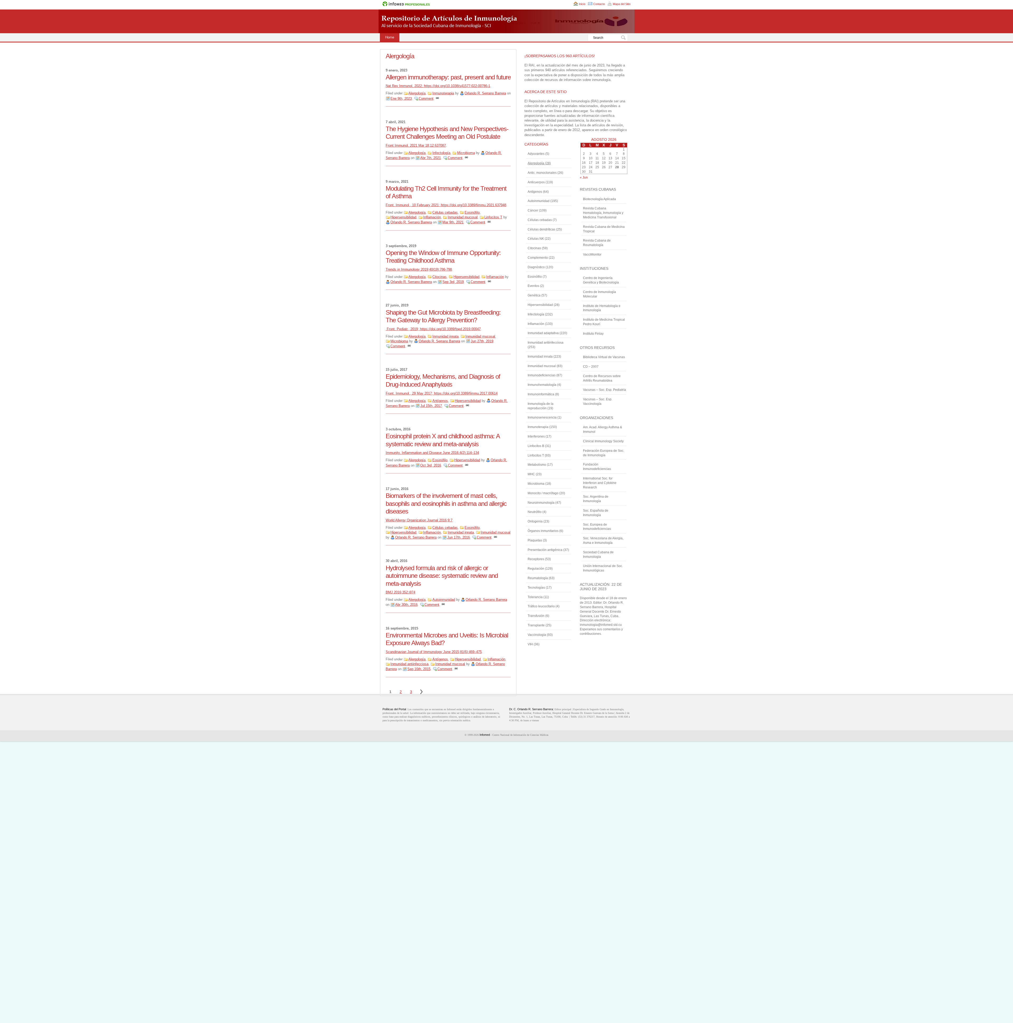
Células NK (536, 239)
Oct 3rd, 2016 (430, 465)
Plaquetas (535, 540)
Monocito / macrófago (543, 493)
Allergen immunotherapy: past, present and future (448, 77)
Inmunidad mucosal (462, 217)
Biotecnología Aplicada (599, 199)
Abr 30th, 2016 (406, 605)
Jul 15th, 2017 (431, 406)
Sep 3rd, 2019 (453, 282)
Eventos (533, 286)
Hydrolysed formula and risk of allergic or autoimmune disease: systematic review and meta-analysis (442, 575)
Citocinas (439, 277)
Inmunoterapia (443, 93)
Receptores (536, 559)
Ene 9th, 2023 (401, 98)
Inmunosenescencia (542, 417)
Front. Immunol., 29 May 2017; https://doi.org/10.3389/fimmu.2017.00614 (442, 393)
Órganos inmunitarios (543, 531)
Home (389, 37)
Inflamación (432, 217)
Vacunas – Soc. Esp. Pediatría (604, 390)
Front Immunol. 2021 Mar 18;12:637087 (416, 145)
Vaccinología (537, 635)
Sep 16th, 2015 (419, 669)
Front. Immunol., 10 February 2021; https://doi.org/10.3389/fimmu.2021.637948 (446, 205)
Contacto (599, 4)
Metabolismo (537, 465)
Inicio (582, 4)
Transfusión (536, 616)
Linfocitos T (493, 217)
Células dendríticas (541, 229)
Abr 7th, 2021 (430, 158)
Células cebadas (445, 212)
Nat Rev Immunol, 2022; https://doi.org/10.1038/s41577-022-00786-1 (438, 86)
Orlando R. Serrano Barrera (485, 93)
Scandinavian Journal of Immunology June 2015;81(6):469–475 (434, 652)
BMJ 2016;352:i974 (400, 592)
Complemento (538, 258)
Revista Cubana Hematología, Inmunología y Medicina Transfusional (603, 212)
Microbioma (466, 153)
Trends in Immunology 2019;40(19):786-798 (419, 269)
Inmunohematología (542, 385)
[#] (437, 98)
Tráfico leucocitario (541, 606)
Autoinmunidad (443, 600)
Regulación (536, 568)
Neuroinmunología (541, 503)
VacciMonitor (592, 254)
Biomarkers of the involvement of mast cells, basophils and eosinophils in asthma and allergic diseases (446, 503)
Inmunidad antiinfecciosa (409, 664)
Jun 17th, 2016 (458, 537)
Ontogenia (535, 521)
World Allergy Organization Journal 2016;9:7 (419, 520)
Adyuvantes (536, 154)
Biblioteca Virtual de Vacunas (604, 357)
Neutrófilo (535, 512)
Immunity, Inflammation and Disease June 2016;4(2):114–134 (432, 453)
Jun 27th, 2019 (482, 341)
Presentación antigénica (545, 550)
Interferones (536, 436)
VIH (530, 644)
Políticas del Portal (394, 709)
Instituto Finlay (593, 333)
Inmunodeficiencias (542, 375)
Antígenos (440, 401)
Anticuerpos (536, 182)
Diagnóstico (536, 267)
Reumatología (538, 578)
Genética (534, 295)
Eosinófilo (472, 212)
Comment (426, 98)
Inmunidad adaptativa (543, 333)
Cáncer (533, 210)
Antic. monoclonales (542, 173)
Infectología (441, 153)
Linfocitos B (536, 446)
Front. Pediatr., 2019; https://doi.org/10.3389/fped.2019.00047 (433, 329)
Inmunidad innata (445, 336)
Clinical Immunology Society (603, 441)
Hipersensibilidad (403, 217)
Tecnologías (536, 587)
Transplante (536, 625)
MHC (531, 474)
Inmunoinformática (541, 394)
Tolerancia (535, 597)
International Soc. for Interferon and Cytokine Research (600, 483)
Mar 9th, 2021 (453, 222)
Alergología (417, 93)
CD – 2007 (591, 366)
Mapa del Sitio (621, 4)
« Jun (584, 177)
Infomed (485, 734)
